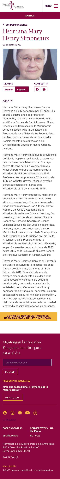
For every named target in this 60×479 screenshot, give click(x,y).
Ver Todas (12, 397)
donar (30, 15)
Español (21, 89)
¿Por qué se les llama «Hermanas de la (25, 388)
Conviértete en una (41, 429)
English (9, 89)
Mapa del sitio (9, 466)
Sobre (13, 428)
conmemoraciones (16, 25)
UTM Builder (9, 419)
